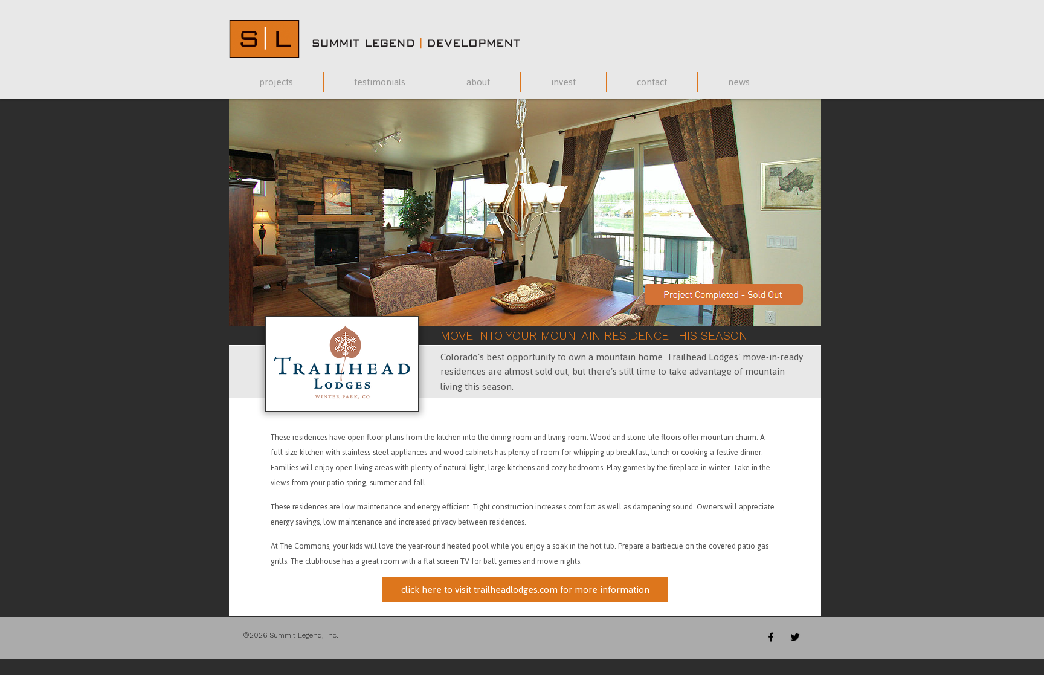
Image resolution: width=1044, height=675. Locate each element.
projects (276, 82)
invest (563, 82)
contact (652, 82)
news (739, 82)
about (478, 82)
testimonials (379, 82)
